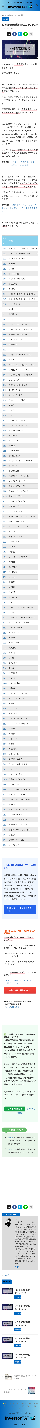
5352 (4, 562)
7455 (4, 693)
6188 (4, 622)
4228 (4, 455)
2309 (4, 324)
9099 (4, 789)
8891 (4, 764)
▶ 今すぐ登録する (15, 1109)
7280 (4, 668)
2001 (4, 289)
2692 (4, 344)
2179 (4, 309)
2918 (4, 375)
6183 (4, 617)
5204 (4, 552)
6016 (4, 607)
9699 (4, 819)
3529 (4, 405)
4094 (4, 450)
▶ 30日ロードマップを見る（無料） (19, 909)
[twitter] (9, 34)
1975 (4, 284)
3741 (4, 415)
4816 (4, 521)
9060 (4, 784)
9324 (4, 804)
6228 (4, 627)
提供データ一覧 (12, 983)
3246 (4, 395)
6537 (4, 642)
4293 (4, 461)
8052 (4, 728)
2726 (4, 354)
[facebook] (14, 34)
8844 (4, 759)
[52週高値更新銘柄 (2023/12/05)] (20, 34)
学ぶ (30, 1403)
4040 (4, 445)
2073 (4, 299)
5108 (4, 541)
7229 (4, 663)
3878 (4, 435)
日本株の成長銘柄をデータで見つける (20, 1413)
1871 (4, 274)
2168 (4, 304)
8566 (4, 754)
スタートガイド (21, 1403)
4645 (4, 486)
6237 (4, 632)
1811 (4, 268)
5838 (4, 582)
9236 (4, 799)
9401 (4, 809)
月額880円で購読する (18, 990)
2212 (4, 314)
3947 (4, 440)
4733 (4, 516)
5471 (4, 572)
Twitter (10, 1137)
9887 (4, 830)
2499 (4, 334)
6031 (4, 612)
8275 (4, 739)
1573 (4, 258)
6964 (4, 658)
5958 (4, 592)
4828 (4, 526)
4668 (4, 491)
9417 (4, 814)
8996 (4, 774)
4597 (4, 481)
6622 (4, 653)
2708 (4, 349)
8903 (4, 769)
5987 (4, 597)
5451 (4, 567)
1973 (4, 279)
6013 (4, 602)
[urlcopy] (31, 34)
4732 (4, 511)
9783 (4, 824)
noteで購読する (12, 1006)
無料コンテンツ (26, 1406)
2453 (4, 329)
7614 (4, 698)
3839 (4, 425)
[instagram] (18, 1267)
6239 (4, 637)
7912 (4, 713)
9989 (4, 845)
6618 (4, 648)
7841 (4, 703)
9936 (4, 840)
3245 (4, 390)
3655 (4, 410)
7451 (4, 688)
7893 (4, 708)
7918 (4, 718)
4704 (4, 496)
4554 (4, 471)
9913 (4, 835)
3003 (4, 380)
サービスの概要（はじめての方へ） (20, 980)
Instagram (11, 1149)
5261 (4, 557)
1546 (4, 248)
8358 (4, 749)
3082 (4, 385)
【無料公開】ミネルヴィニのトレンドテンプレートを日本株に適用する (20, 208)
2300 (4, 319)
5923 (4, 587)
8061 (4, 733)
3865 (4, 430)
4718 (4, 506)
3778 (4, 420)
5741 (4, 577)
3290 (4, 400)
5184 (4, 546)
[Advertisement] (20, 1180)
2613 (4, 339)
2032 (4, 294)
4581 (4, 476)
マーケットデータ (13, 1406)
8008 (4, 723)
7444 (4, 683)
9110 (4, 794)
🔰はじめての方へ (8, 1403)
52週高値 (7, 1275)
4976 (4, 536)
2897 (4, 370)
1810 (4, 263)
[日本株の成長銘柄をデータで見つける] (20, 7)
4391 (4, 466)
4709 (4, 501)
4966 (4, 531)
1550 (4, 253)
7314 (4, 673)
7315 (4, 678)
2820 (4, 359)
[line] (25, 34)
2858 (4, 364)
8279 (4, 744)
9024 (4, 779)
